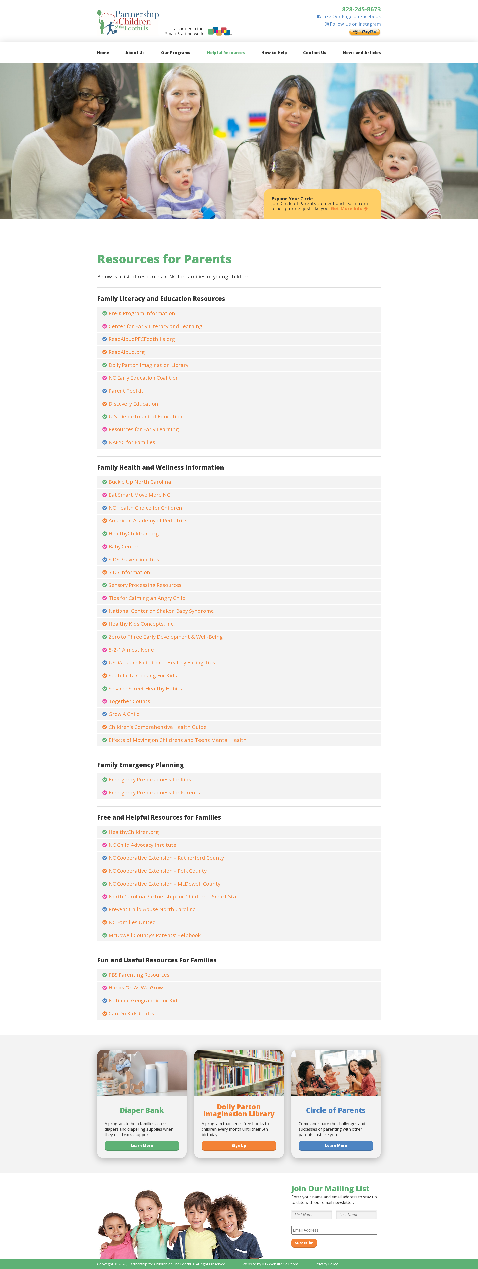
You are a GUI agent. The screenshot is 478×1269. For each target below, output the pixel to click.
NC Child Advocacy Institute (142, 844)
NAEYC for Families (132, 442)
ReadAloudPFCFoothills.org (142, 338)
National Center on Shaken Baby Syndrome (161, 610)
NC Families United (132, 922)
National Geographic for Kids (144, 1000)
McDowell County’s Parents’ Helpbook (155, 935)
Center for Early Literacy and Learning (155, 326)
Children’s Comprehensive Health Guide (158, 726)
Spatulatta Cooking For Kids (143, 675)
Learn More (142, 1145)
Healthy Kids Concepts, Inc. (142, 623)
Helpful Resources (226, 52)
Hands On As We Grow (136, 987)
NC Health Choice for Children (145, 507)
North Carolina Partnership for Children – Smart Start (174, 896)
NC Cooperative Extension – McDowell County (164, 883)
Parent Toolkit (126, 390)
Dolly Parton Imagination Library (148, 364)
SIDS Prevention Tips (134, 559)
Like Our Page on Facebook (351, 16)
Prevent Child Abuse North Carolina (152, 909)
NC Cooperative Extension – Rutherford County (166, 857)
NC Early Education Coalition (144, 377)
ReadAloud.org (127, 351)
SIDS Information (129, 572)
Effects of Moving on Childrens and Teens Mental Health (178, 739)
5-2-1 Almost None (131, 649)
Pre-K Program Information (142, 313)
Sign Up (239, 1145)
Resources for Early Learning (144, 429)
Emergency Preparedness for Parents (154, 792)
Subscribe (304, 1242)
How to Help (274, 52)
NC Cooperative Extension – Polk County (158, 870)
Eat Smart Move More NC (139, 494)
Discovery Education (133, 403)
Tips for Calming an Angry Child (147, 597)
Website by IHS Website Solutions (271, 1264)
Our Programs (175, 52)
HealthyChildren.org (134, 533)
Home (103, 52)
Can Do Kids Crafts (131, 1013)
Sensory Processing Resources (145, 584)
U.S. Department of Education (145, 416)
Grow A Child (124, 713)
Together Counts (129, 701)
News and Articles (362, 52)
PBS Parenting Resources (139, 974)
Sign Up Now (286, 208)
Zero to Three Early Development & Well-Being (166, 636)
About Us (135, 52)
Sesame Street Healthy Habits (145, 688)
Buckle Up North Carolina (140, 481)
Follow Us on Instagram (355, 24)
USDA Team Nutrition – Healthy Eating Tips (162, 662)
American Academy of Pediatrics (148, 520)
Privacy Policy (327, 1264)
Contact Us (314, 52)
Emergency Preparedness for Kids (150, 779)
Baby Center (124, 546)
